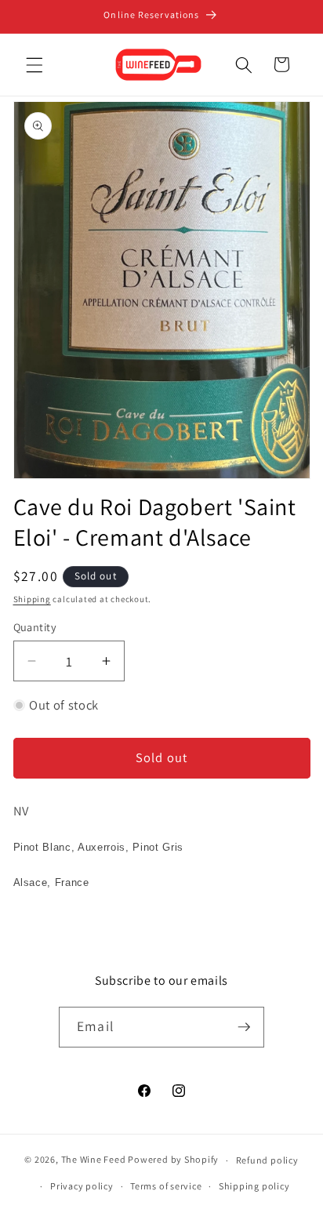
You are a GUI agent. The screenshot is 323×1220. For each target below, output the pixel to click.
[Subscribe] (244, 1027)
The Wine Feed (93, 1160)
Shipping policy (254, 1186)
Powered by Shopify (173, 1160)
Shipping (32, 599)
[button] (34, 64)
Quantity (35, 626)
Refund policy (267, 1160)
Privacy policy (82, 1186)
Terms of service (165, 1186)
